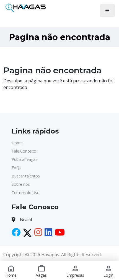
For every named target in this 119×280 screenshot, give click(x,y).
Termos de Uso (26, 192)
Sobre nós (21, 184)
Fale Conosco (24, 151)
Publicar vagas (24, 159)
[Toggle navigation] (107, 10)
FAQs (16, 167)
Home (17, 142)
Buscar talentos (26, 176)
